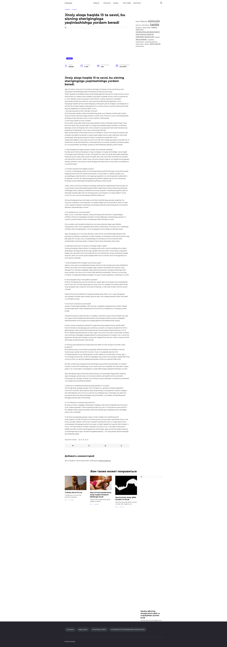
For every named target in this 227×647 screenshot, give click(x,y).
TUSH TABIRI (127, 3)
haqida (154, 24)
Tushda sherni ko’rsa (73, 492)
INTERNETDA (139, 27)
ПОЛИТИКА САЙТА (99, 629)
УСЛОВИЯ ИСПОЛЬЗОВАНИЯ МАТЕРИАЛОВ (127, 629)
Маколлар (146, 44)
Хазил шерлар (155, 44)
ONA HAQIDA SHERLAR (145, 34)
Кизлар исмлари (140, 44)
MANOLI (154, 27)
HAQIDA (115, 3)
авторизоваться (105, 460)
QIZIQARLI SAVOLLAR (145, 37)
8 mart (137, 21)
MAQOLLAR (139, 29)
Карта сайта (83, 629)
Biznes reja (143, 21)
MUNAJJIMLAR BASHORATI (148, 32)
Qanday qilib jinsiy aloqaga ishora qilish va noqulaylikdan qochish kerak (150, 614)
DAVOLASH (107, 3)
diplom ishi (138, 25)
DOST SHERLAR (145, 25)
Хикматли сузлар (140, 46)
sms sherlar (151, 39)
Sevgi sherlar (141, 39)
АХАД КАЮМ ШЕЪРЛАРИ (151, 41)
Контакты (137, 3)
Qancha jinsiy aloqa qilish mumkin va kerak (125, 498)
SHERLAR (96, 3)
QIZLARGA (157, 37)
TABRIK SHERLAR (140, 41)
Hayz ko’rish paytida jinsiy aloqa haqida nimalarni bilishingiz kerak (100, 495)
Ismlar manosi (147, 27)
